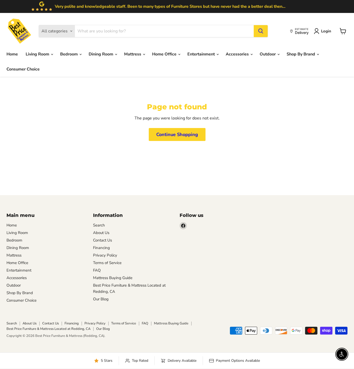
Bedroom (69, 54)
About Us (101, 232)
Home (12, 54)
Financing (101, 247)
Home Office (165, 54)
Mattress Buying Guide (112, 277)
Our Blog (101, 299)
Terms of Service (107, 262)
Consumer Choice (23, 69)
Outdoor (268, 54)
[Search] (261, 31)
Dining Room (101, 54)
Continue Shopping (177, 134)
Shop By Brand (301, 54)
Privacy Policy (105, 255)
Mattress (133, 54)
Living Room (38, 54)
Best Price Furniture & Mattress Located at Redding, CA (48, 329)
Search (99, 225)
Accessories (238, 54)
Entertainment (201, 54)
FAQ (97, 270)
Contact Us (102, 240)
